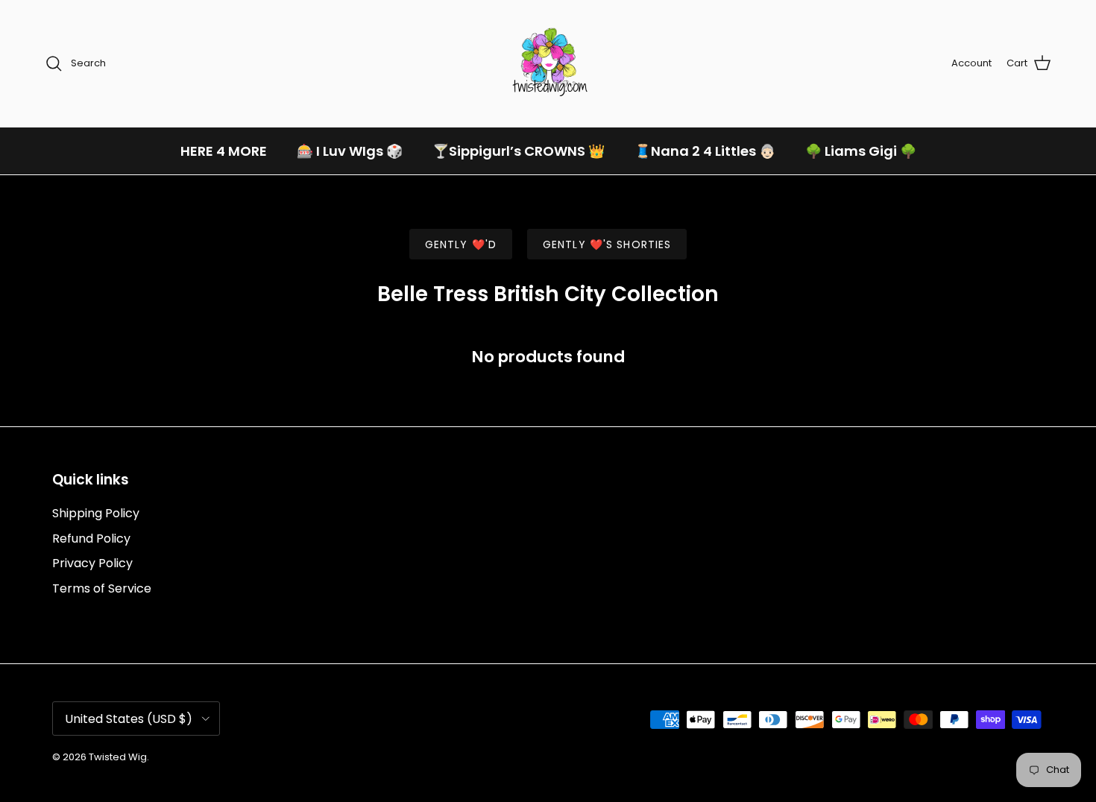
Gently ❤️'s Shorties (607, 244)
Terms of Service (101, 588)
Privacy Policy (92, 563)
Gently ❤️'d (461, 244)
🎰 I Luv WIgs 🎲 (350, 151)
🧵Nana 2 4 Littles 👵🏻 (704, 151)
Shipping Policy (95, 513)
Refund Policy (91, 538)
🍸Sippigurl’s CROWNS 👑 (518, 151)
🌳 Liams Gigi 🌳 (860, 151)
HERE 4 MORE (223, 151)
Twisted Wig (118, 757)
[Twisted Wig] (548, 63)
